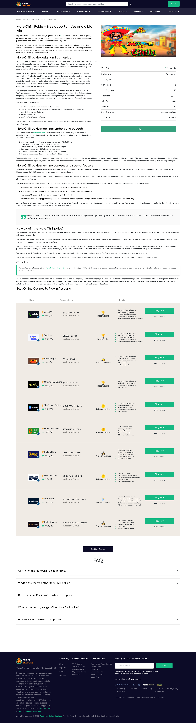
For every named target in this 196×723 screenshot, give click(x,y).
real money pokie (40, 133)
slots (62, 36)
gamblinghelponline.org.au (30, 711)
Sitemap (134, 689)
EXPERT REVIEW (159, 317)
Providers (62, 671)
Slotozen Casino (78, 666)
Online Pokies (96, 666)
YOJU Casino (77, 664)
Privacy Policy (172, 689)
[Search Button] (130, 4)
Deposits (62, 668)
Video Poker (95, 677)
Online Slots (95, 669)
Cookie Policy (146, 689)
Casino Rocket (78, 669)
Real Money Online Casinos (101, 664)
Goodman (76, 675)
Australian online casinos (56, 268)
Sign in (173, 4)
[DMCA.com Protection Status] (150, 684)
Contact (62, 675)
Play (139, 129)
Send (164, 666)
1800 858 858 (45, 708)
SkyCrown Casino (79, 672)
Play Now (159, 311)
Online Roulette (97, 672)
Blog (61, 664)
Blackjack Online (97, 675)
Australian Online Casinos (51, 716)
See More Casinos (98, 549)
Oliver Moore (134, 679)
